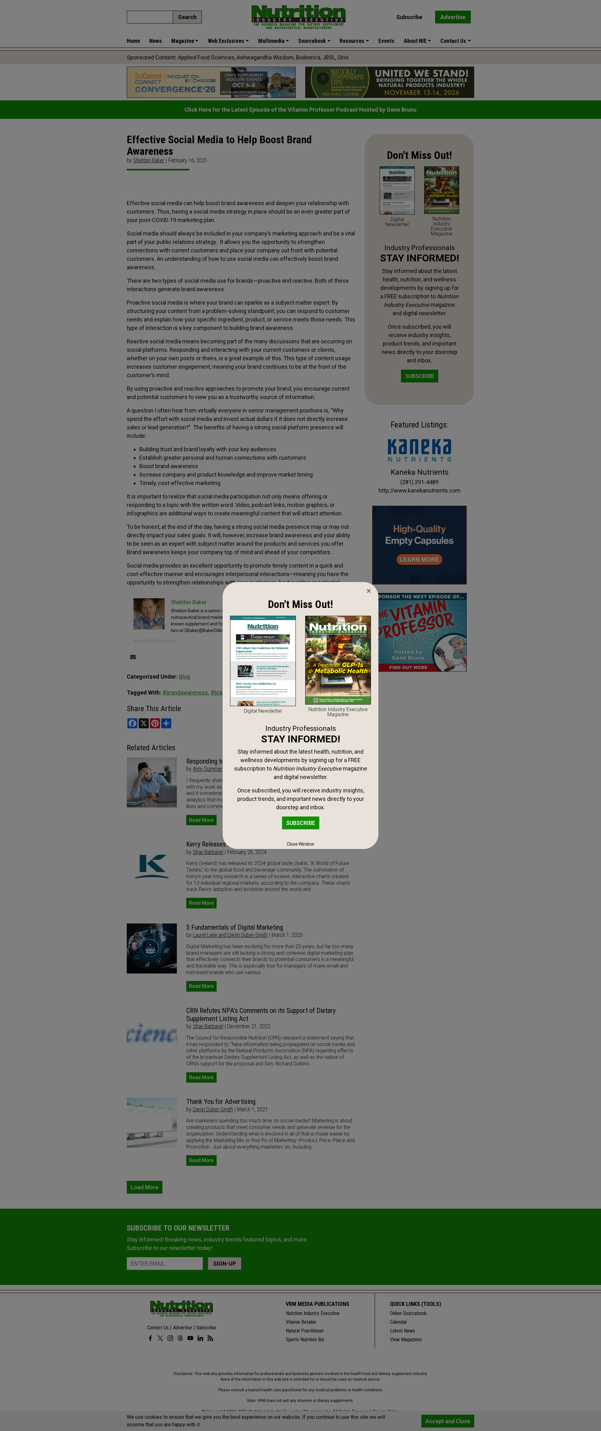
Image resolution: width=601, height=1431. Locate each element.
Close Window (300, 844)
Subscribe (300, 823)
